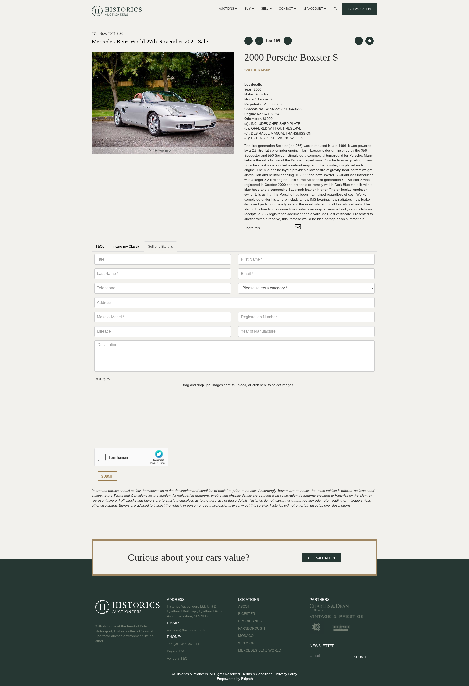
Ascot (244, 606)
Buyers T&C (176, 651)
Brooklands (250, 621)
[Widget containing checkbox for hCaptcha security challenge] (131, 457)
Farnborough (251, 628)
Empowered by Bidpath (235, 679)
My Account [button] (313, 8)
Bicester (246, 614)
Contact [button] (286, 8)
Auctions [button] (227, 8)
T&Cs (100, 246)
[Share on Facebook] (268, 228)
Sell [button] (265, 8)
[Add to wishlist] (369, 41)
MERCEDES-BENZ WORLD (259, 650)
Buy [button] (248, 8)
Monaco (246, 636)
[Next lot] (288, 41)
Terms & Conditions (257, 674)
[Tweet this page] (278, 228)
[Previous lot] (259, 41)
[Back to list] (248, 41)
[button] (336, 8)
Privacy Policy (286, 674)
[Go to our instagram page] (288, 228)
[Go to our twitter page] (110, 656)
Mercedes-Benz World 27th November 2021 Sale (150, 41)
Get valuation (359, 9)
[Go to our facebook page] (100, 656)
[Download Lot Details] (359, 41)
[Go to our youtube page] (120, 656)
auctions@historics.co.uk (186, 630)
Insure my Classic (126, 246)
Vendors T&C (177, 658)
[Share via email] (298, 228)
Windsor (246, 643)
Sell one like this (160, 246)
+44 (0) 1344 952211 (183, 644)
